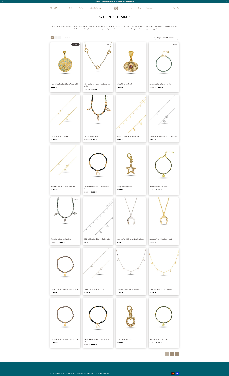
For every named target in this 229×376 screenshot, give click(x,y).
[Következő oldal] (177, 354)
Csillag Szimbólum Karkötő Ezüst (94, 289)
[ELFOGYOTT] (76, 53)
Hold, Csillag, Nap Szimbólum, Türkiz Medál (64, 84)
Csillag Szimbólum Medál (124, 84)
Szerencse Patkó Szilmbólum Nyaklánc (161, 239)
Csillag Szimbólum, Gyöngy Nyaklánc (160, 289)
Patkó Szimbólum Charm (124, 339)
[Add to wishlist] (76, 45)
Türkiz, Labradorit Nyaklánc (92, 136)
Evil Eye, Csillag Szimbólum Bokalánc (128, 136)
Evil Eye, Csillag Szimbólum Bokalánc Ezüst (97, 239)
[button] (51, 8)
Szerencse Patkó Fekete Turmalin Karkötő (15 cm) (97, 341)
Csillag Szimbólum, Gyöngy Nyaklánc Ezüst (130, 289)
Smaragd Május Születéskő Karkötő (160, 84)
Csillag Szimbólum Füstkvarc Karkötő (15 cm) (65, 339)
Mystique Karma (59, 373)
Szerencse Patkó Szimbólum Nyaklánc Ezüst (130, 239)
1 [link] (167, 354)
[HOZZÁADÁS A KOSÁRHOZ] (109, 53)
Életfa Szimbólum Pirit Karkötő (159, 187)
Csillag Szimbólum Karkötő (59, 136)
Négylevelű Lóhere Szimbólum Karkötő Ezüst (163, 136)
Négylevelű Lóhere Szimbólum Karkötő (63, 187)
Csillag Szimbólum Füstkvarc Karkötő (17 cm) (65, 289)
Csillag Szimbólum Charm (124, 187)
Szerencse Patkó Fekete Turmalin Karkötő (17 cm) (97, 188)
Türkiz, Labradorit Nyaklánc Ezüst (61, 239)
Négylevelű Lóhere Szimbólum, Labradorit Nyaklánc (97, 85)
